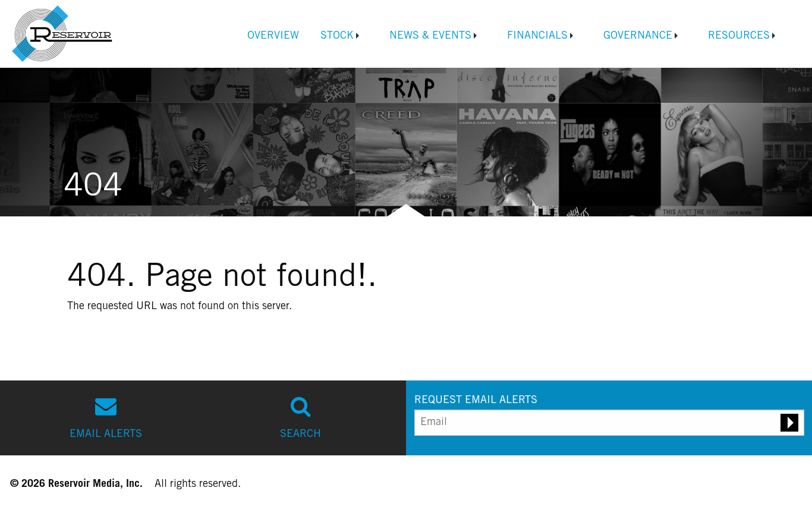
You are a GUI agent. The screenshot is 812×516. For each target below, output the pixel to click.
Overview (273, 36)
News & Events (430, 36)
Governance (637, 36)
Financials (537, 36)
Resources (739, 36)
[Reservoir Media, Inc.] (64, 33)
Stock (337, 36)
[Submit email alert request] (789, 423)
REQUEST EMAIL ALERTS (475, 400)
